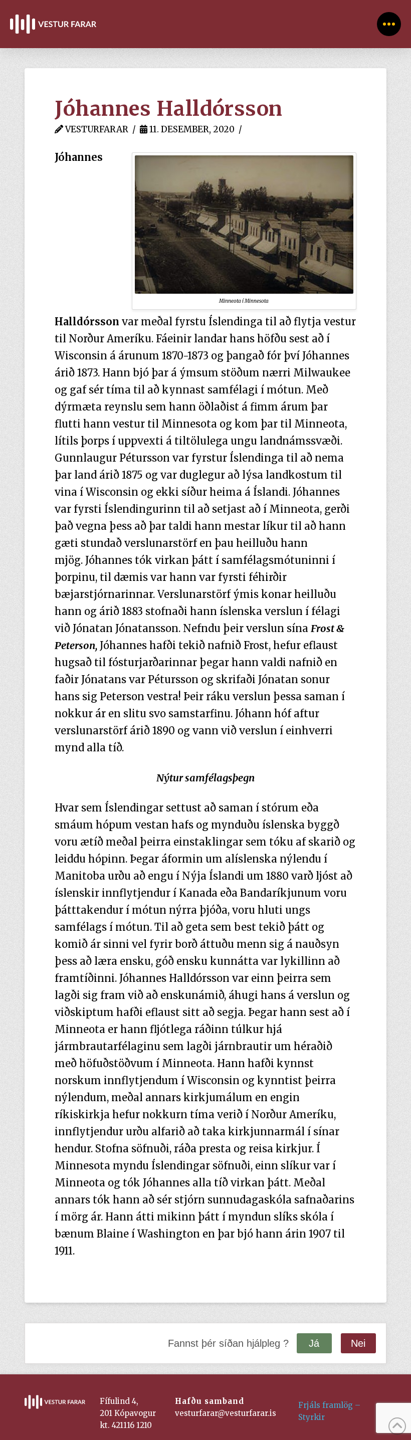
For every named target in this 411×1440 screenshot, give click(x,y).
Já (314, 1343)
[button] (389, 24)
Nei (358, 1343)
